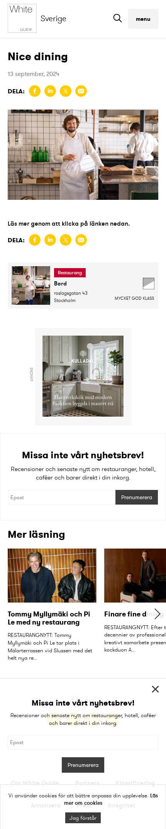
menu (143, 18)
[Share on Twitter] (65, 91)
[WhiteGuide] (24, 19)
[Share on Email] (81, 91)
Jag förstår (83, 817)
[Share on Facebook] (35, 91)
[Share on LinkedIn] (50, 91)
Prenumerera (136, 497)
